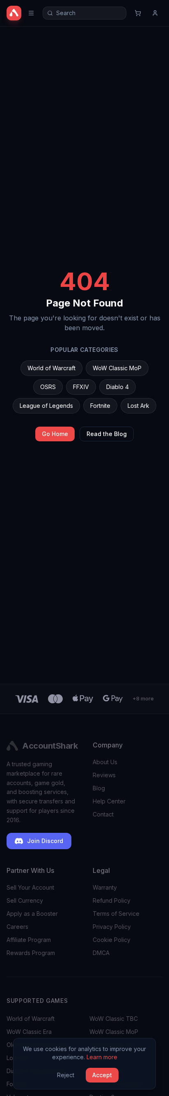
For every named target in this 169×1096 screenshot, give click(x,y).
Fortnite (100, 405)
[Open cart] (137, 13)
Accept (102, 1074)
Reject (65, 1074)
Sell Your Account (30, 887)
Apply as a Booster (32, 913)
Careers (17, 926)
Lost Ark (138, 405)
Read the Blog (107, 433)
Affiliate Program (29, 939)
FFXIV (81, 386)
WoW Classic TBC (113, 1018)
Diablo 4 (117, 386)
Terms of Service (116, 913)
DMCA (101, 952)
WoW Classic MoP (117, 368)
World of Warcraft (51, 368)
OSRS (48, 386)
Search (65, 12)
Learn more (102, 1057)
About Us (105, 761)
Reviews (104, 775)
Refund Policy (111, 900)
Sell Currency (25, 900)
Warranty (105, 887)
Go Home (55, 433)
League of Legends (46, 405)
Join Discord (45, 840)
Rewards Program (31, 952)
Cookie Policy (111, 939)
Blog (99, 788)
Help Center (109, 801)
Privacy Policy (112, 926)
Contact (103, 814)
